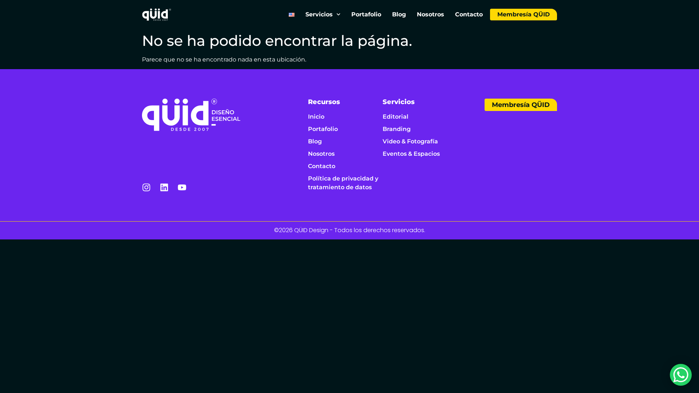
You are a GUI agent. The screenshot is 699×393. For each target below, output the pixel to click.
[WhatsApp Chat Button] (681, 375)
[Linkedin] (164, 187)
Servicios (319, 14)
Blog (399, 14)
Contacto (469, 14)
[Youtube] (182, 187)
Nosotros (430, 14)
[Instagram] (146, 187)
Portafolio (366, 14)
